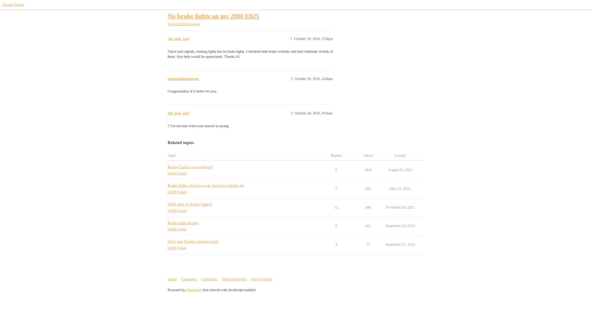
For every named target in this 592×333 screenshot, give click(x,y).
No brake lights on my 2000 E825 (213, 16)
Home (172, 279)
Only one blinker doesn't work (193, 241)
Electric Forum (13, 5)
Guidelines (209, 279)
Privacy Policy (261, 279)
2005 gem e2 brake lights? (190, 204)
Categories (189, 279)
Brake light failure (183, 223)
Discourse (193, 290)
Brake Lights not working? (190, 167)
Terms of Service (234, 279)
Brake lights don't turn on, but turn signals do (206, 185)
